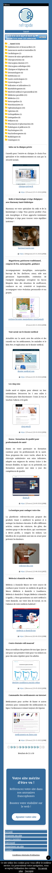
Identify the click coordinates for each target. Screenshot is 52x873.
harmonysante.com (26, 248)
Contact (9, 849)
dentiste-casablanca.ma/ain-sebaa (26, 682)
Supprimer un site (14, 846)
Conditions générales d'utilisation (26, 855)
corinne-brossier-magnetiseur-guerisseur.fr (26, 319)
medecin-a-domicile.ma (26, 630)
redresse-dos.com (26, 565)
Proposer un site (13, 835)
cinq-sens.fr (26, 426)
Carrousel (10, 842)
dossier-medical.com (26, 371)
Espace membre (13, 838)
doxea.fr (26, 497)
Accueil (9, 831)
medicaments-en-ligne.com (26, 734)
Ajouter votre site (26, 817)
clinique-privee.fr (26, 186)
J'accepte (29, 871)
